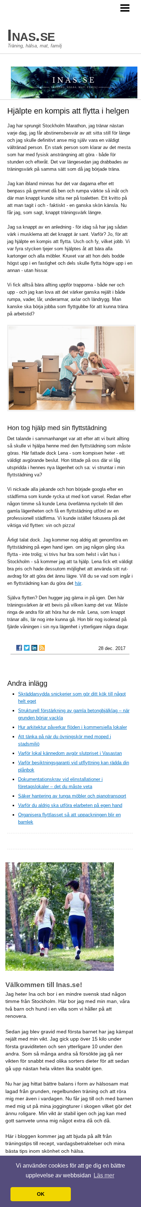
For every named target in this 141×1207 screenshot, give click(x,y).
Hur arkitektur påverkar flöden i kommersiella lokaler (72, 727)
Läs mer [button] (104, 1175)
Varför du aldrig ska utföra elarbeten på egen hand (70, 805)
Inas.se (31, 35)
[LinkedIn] (34, 648)
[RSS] (42, 648)
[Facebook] (19, 648)
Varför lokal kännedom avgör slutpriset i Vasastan (70, 753)
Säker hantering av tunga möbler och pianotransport (72, 796)
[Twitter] (27, 648)
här (78, 583)
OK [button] (40, 1194)
